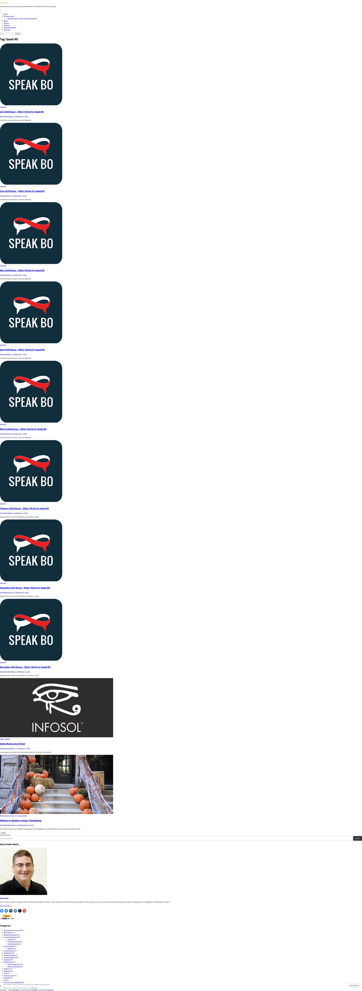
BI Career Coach (9, 16)
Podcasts (10, 948)
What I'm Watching (14, 964)
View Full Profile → (6, 906)
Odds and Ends (8, 962)
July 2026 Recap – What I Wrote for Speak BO (22, 111)
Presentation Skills (14, 941)
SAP (5, 973)
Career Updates (5, 739)
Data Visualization (9, 955)
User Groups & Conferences (12, 982)
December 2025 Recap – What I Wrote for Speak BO (25, 587)
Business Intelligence (10, 935)
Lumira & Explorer (9, 957)
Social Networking (13, 944)
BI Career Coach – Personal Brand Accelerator (22, 18)
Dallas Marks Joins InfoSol (12, 743)
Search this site (5, 835)
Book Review (8, 932)
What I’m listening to (14, 966)
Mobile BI (7, 960)
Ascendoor (34, 990)
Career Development (10, 937)
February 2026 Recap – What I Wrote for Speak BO (24, 508)
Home (6, 14)
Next (3, 833)
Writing (6, 23)
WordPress (49, 990)
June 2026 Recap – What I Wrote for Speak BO (22, 191)
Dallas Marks (4, 3)
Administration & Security (8, 816)
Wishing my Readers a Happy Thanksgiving (20, 820)
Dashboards (7, 953)
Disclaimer (7, 30)
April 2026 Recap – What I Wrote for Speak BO (22, 349)
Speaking (7, 25)
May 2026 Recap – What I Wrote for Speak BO (22, 270)
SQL (5, 980)
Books (6, 21)
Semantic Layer (9, 975)
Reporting (7, 971)
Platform (6, 969)
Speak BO (3, 107)
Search (357, 838)
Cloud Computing (9, 951)
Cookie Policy (34, 988)
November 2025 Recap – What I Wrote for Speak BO (25, 667)
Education (11, 939)
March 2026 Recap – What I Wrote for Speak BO (23, 429)
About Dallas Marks (10, 27)
